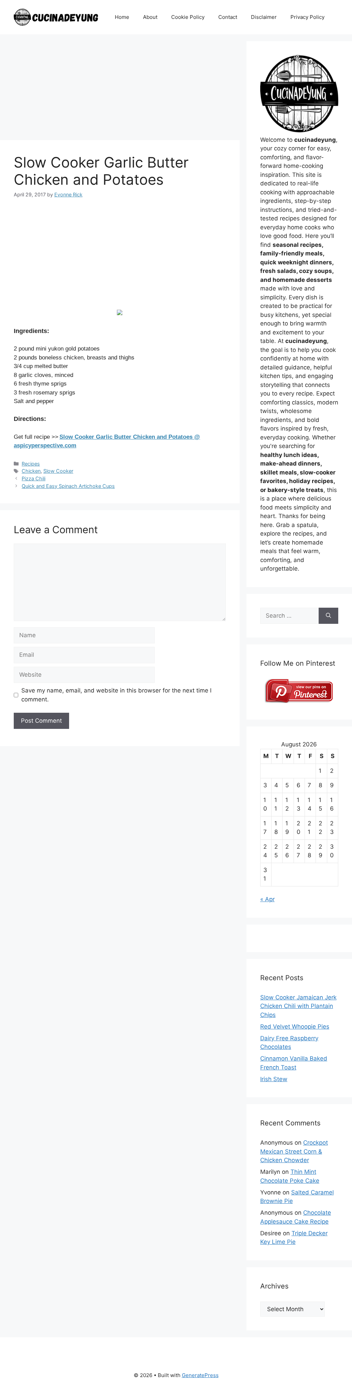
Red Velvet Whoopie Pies (294, 1026)
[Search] (328, 616)
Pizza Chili (33, 478)
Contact (227, 17)
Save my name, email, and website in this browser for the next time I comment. (116, 695)
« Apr (267, 899)
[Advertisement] (120, 89)
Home (122, 17)
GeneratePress (200, 1375)
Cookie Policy (188, 17)
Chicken (31, 471)
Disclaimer (264, 17)
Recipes (31, 464)
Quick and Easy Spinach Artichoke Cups (68, 486)
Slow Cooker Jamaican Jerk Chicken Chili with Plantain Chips (298, 1006)
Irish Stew (273, 1079)
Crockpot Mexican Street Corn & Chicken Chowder (294, 1151)
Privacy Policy (307, 17)
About (150, 17)
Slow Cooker (58, 471)
